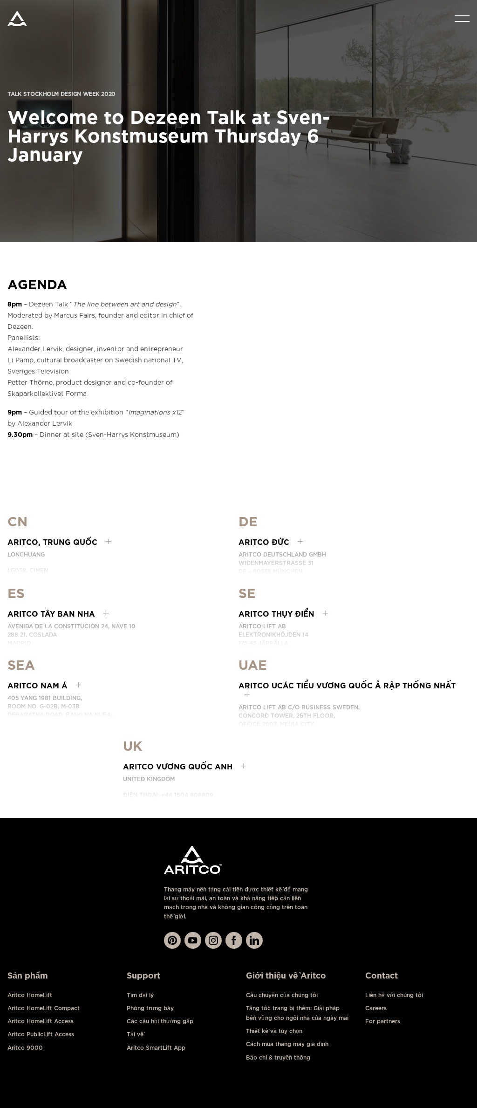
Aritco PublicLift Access (40, 1034)
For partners (382, 1021)
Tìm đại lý (140, 995)
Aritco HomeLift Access (40, 1021)
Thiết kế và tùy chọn (274, 1030)
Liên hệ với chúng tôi (394, 995)
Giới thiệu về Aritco (286, 975)
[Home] (17, 18)
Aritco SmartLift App (156, 1047)
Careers (376, 1008)
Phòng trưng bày (150, 1008)
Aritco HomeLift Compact (43, 1008)
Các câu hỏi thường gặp (160, 1021)
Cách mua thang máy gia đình (287, 1043)
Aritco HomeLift (29, 995)
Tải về (135, 1034)
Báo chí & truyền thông (278, 1057)
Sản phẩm (27, 975)
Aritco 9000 (25, 1047)
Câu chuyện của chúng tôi (282, 995)
